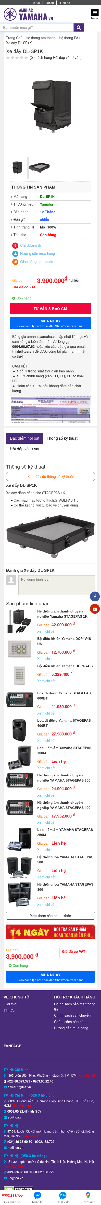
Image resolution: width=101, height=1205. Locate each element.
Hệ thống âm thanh (41, 37)
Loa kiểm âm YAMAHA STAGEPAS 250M (65, 832)
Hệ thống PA (68, 37)
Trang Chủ (14, 37)
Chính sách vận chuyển (72, 1015)
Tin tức (35, 2)
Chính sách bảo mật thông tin (74, 1006)
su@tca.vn (15, 1117)
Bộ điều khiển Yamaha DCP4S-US (65, 666)
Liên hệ (65, 2)
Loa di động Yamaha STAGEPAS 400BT (64, 723)
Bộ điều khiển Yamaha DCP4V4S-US (64, 641)
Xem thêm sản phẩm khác (50, 915)
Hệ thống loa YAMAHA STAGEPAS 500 (65, 859)
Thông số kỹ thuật (62, 438)
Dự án (50, 2)
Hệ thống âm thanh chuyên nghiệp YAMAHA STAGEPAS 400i (64, 805)
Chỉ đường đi (30, 245)
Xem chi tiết (46, 631)
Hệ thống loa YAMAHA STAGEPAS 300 (65, 886)
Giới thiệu (11, 1003)
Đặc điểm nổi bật (24, 438)
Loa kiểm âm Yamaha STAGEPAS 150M (64, 750)
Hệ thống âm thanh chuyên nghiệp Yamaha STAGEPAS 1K (62, 613)
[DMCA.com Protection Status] (18, 1189)
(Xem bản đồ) (87, 1075)
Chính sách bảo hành (71, 1021)
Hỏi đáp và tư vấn (25, 449)
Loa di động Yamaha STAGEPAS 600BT (64, 695)
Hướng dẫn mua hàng (37, 253)
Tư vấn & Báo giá (51, 308)
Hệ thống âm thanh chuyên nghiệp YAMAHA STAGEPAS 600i (64, 777)
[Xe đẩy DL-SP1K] (50, 106)
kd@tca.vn (15, 1147)
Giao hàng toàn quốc (36, 261)
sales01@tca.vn (19, 1086)
